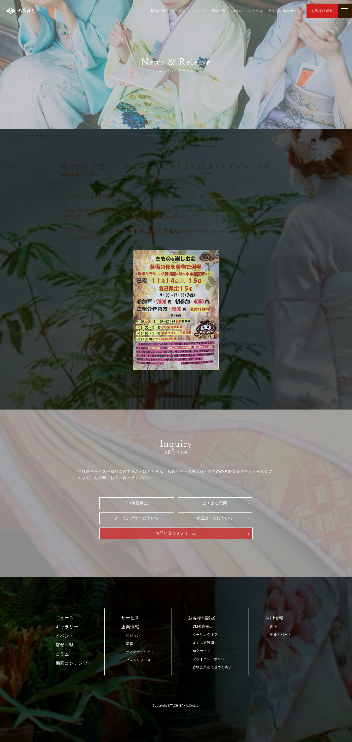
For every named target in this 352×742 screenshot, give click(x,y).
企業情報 (130, 626)
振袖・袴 (158, 11)
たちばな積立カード (284, 11)
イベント (198, 11)
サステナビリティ (140, 652)
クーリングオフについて (136, 518)
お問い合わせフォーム (176, 533)
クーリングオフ (205, 634)
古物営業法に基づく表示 (212, 667)
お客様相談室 (322, 11)
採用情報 (274, 617)
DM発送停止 (136, 503)
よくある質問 (215, 503)
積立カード (201, 651)
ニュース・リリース (35, 136)
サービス (178, 11)
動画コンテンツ (72, 663)
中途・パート (280, 634)
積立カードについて (215, 518)
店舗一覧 (218, 11)
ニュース (255, 11)
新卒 (273, 626)
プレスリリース (138, 660)
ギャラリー (67, 626)
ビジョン (133, 635)
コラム (237, 11)
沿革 (129, 644)
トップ (13, 136)
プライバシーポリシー (210, 659)
